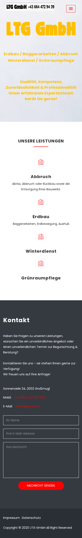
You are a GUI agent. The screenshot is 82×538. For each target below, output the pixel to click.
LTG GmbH (37, 528)
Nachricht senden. (41, 485)
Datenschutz (31, 518)
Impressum (11, 518)
